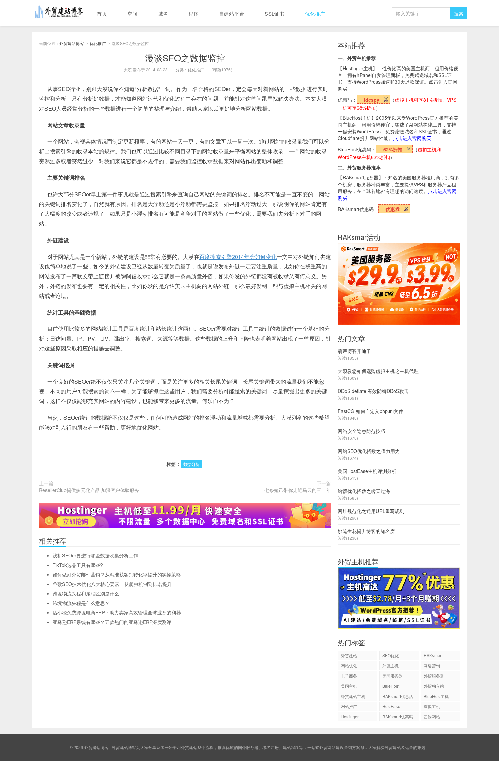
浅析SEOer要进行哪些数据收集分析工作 (95, 555)
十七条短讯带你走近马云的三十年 (295, 490)
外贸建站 (349, 655)
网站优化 (349, 665)
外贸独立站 (434, 686)
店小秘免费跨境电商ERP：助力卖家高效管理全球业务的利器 (117, 612)
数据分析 (191, 464)
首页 (102, 13)
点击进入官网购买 (412, 138)
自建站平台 (231, 13)
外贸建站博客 (59, 13)
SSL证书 (274, 13)
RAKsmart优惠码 (397, 716)
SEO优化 (390, 655)
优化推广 (315, 13)
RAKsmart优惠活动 (397, 697)
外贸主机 (390, 665)
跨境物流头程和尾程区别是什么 (86, 593)
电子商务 (349, 676)
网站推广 (349, 706)
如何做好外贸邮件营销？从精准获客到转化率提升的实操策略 (117, 574)
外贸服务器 (434, 676)
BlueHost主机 (436, 696)
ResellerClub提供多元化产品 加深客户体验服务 (89, 490)
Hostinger (350, 716)
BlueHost (390, 686)
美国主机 (349, 686)
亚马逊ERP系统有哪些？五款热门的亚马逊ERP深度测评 (112, 622)
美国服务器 (392, 676)
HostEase (391, 706)
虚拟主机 (432, 706)
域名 (163, 13)
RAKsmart (433, 655)
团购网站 (432, 716)
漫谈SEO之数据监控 (185, 57)
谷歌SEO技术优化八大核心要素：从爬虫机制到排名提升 (112, 584)
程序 (193, 13)
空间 (132, 13)
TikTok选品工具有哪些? (78, 565)
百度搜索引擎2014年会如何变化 (238, 257)
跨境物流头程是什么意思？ (81, 603)
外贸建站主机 (353, 696)
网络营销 (432, 665)
